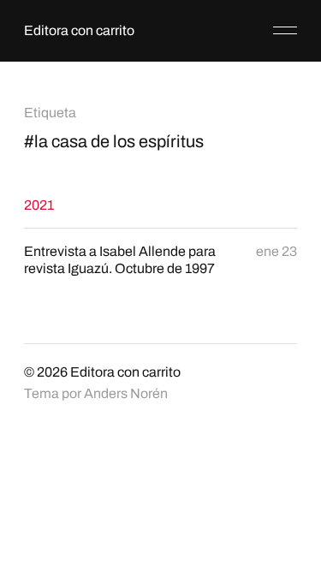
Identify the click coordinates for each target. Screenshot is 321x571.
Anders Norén (126, 393)
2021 (39, 205)
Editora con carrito (79, 30)
